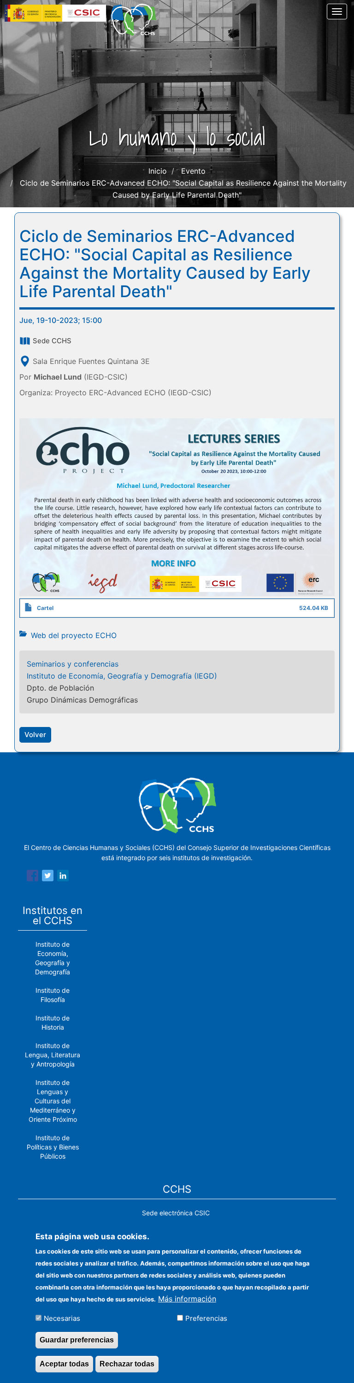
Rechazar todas (127, 1364)
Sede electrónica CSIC (176, 1213)
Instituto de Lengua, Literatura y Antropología (52, 1055)
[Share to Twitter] (47, 877)
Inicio (157, 171)
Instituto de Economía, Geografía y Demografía (52, 958)
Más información (187, 1298)
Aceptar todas (64, 1364)
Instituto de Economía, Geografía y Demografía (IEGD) (122, 675)
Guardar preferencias (77, 1340)
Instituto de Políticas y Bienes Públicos (53, 1147)
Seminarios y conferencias (72, 663)
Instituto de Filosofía (52, 994)
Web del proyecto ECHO (74, 635)
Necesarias (62, 1318)
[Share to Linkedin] (63, 877)
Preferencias (206, 1318)
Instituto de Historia (52, 1022)
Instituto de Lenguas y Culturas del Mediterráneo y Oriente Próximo (53, 1100)
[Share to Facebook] (32, 877)
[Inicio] (137, 20)
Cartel (45, 607)
